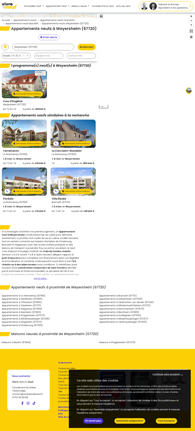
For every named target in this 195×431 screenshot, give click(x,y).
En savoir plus (93, 420)
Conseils (103, 6)
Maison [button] (79, 6)
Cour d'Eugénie (12, 101)
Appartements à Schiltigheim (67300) (120, 315)
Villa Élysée (59, 198)
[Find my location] (191, 37)
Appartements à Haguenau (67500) (22, 308)
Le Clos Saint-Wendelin (67, 151)
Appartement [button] (56, 6)
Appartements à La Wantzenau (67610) (23, 295)
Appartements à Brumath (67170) (118, 295)
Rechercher (87, 47)
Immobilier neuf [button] (33, 6)
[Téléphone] (56, 143)
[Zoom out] (191, 20)
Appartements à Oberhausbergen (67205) (123, 321)
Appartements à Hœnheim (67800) (21, 312)
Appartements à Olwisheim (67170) (21, 305)
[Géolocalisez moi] (5, 47)
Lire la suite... (40, 278)
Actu (123, 6)
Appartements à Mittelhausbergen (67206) (26, 318)
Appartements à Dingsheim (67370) (22, 321)
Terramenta (11, 151)
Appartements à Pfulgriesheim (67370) (23, 315)
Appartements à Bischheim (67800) (119, 312)
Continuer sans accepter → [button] (167, 374)
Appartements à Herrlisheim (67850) (22, 298)
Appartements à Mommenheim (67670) (121, 308)
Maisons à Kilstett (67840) (16, 342)
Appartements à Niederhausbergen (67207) (123, 318)
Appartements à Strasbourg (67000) (22, 325)
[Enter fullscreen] (191, 31)
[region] (146, 61)
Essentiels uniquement (129, 420)
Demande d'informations (28, 93)
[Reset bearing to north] (191, 25)
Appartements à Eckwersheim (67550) (120, 298)
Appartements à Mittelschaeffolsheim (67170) (125, 305)
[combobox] (16, 56)
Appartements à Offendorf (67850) (22, 302)
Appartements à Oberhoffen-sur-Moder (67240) (126, 302)
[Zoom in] (191, 16)
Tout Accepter (166, 420)
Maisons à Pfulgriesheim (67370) (117, 342)
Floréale (8, 198)
